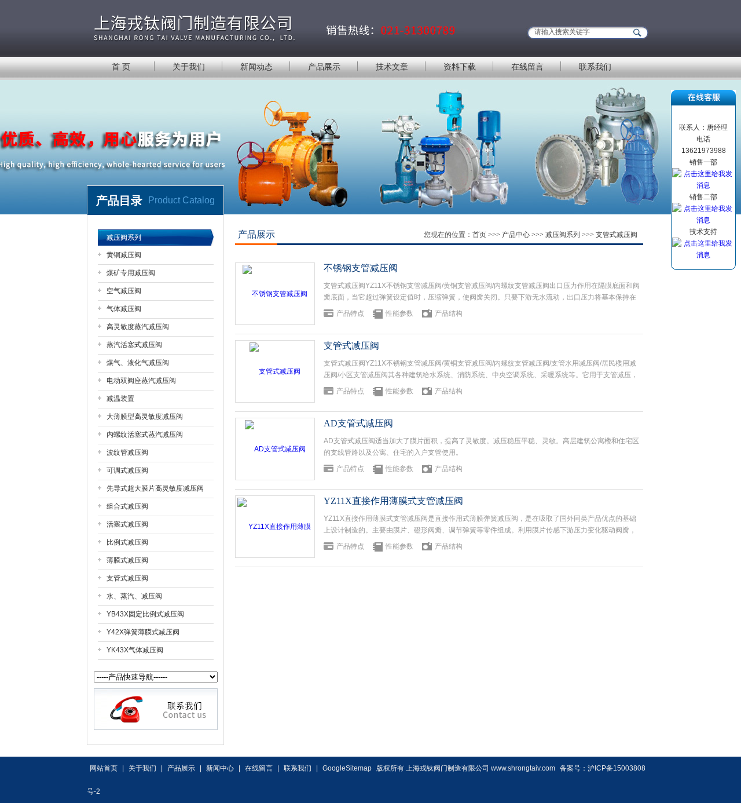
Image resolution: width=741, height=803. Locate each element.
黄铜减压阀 (124, 255)
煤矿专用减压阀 (131, 273)
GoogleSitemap (347, 768)
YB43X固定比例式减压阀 (145, 614)
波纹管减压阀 (127, 452)
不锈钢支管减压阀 (361, 268)
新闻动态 (256, 66)
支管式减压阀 (127, 578)
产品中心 (516, 235)
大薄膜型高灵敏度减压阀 (145, 417)
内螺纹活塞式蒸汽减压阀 (145, 434)
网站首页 (104, 768)
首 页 (121, 66)
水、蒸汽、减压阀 (134, 596)
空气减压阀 (124, 291)
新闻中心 (220, 768)
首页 (479, 235)
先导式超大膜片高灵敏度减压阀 (155, 488)
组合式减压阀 (127, 506)
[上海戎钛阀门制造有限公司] (275, 27)
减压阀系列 (124, 237)
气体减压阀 (124, 309)
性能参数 (399, 313)
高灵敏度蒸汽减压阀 (138, 327)
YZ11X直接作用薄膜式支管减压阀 (393, 501)
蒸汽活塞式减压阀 (134, 345)
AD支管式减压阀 (358, 423)
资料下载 (459, 66)
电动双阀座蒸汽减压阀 (141, 381)
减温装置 (120, 399)
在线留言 (527, 66)
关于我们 (189, 66)
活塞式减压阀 (127, 524)
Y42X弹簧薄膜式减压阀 (143, 632)
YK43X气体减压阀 (135, 650)
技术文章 (392, 66)
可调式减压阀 (127, 470)
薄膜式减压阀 (127, 560)
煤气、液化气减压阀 (138, 363)
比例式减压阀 (127, 542)
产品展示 (324, 66)
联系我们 (595, 66)
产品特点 (350, 313)
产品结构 (449, 313)
